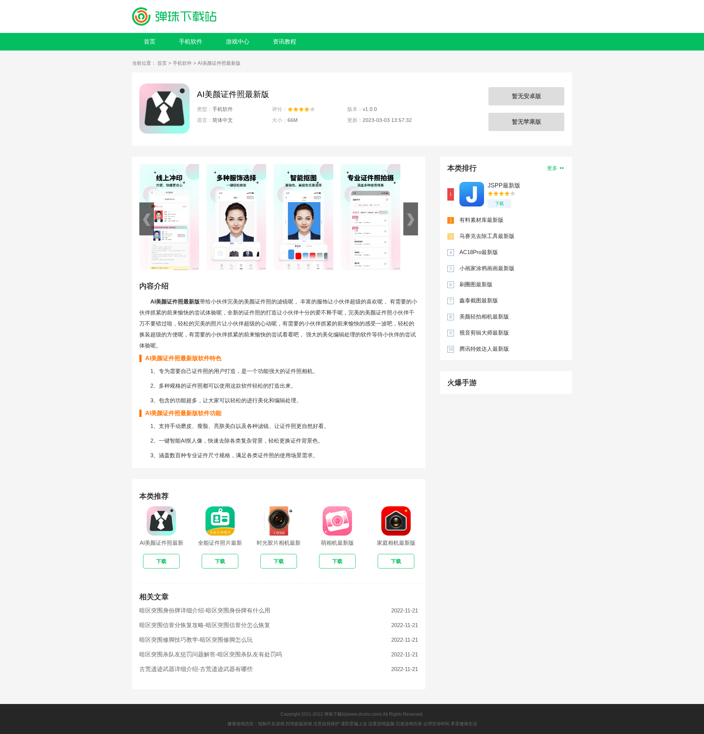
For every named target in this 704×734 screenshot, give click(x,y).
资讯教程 (284, 41)
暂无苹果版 (526, 122)
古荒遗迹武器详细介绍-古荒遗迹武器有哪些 (196, 669)
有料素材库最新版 (481, 220)
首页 (149, 41)
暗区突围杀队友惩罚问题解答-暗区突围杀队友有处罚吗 (210, 654)
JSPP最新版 (504, 185)
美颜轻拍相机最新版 (484, 316)
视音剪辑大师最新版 (484, 332)
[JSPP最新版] (471, 194)
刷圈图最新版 (475, 284)
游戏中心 (237, 41)
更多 (553, 168)
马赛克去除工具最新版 (486, 236)
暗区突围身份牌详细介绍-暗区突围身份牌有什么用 (204, 610)
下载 (499, 203)
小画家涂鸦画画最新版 (486, 268)
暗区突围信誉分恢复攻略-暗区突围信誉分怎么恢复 (204, 625)
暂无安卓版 (526, 96)
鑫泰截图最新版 (478, 300)
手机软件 (190, 41)
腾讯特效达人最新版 (484, 349)
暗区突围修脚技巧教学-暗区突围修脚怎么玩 (196, 640)
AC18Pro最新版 (478, 252)
